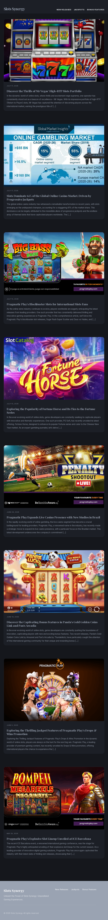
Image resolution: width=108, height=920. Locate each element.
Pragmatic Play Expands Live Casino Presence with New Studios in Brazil (53, 517)
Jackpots (79, 10)
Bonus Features (95, 10)
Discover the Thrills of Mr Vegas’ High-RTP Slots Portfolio (44, 91)
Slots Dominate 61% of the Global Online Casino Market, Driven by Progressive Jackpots (49, 197)
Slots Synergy (14, 8)
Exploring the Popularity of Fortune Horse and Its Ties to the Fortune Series (51, 410)
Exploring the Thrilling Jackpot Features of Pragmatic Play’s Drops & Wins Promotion (52, 732)
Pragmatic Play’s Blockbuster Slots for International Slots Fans (47, 304)
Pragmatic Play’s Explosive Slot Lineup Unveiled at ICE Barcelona (49, 838)
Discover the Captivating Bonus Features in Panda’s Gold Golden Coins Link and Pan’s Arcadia (52, 623)
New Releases (64, 10)
